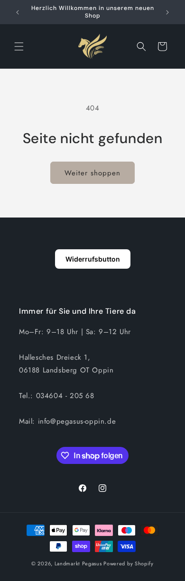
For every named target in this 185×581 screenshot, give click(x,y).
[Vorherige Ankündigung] (17, 12)
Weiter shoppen (92, 173)
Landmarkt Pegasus (78, 563)
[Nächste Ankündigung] (167, 12)
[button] (19, 46)
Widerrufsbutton (92, 259)
